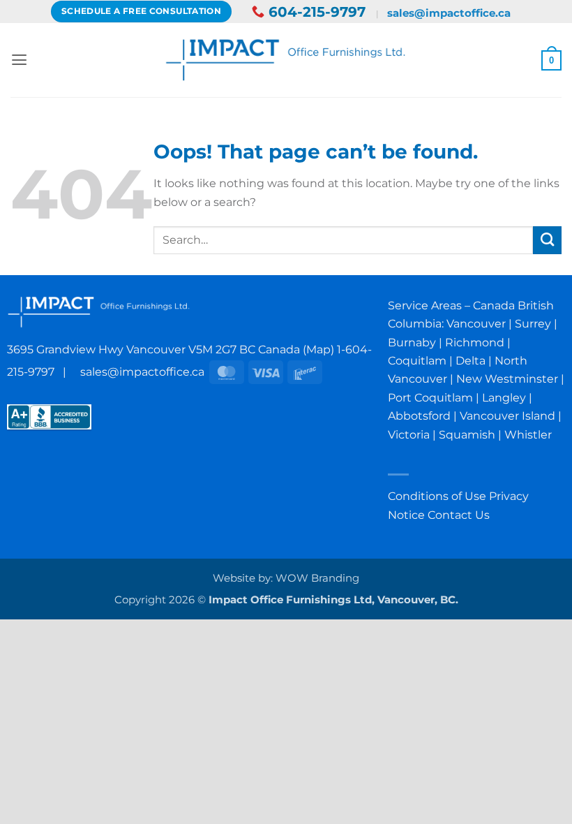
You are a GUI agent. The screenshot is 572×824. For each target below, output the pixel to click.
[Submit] (547, 240)
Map (318, 349)
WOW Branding (317, 578)
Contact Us (459, 515)
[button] (19, 60)
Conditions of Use (437, 496)
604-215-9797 (317, 11)
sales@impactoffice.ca (449, 13)
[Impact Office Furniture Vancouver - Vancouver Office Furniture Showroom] (286, 59)
